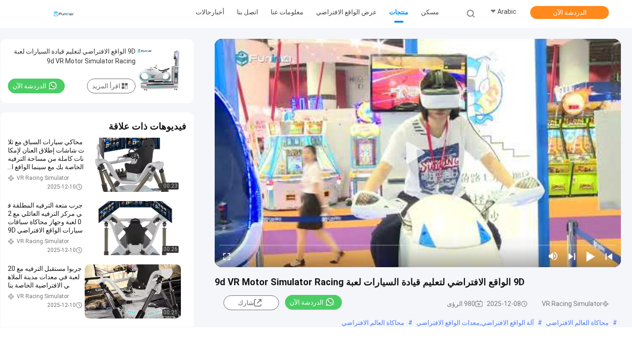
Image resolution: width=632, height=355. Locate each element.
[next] (572, 256)
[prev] (609, 256)
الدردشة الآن (570, 12)
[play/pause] (590, 256)
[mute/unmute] (553, 256)
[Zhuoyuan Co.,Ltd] (64, 14)
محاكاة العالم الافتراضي (577, 322)
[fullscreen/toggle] (226, 256)
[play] (417, 153)
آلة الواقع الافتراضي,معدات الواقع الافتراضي (475, 322)
